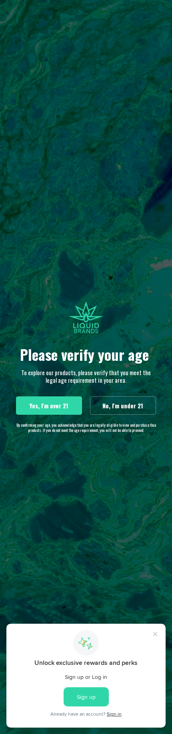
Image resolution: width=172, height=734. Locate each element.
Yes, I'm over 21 (49, 405)
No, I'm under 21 (122, 405)
